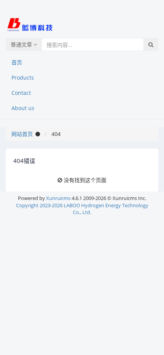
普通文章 (22, 44)
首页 (16, 62)
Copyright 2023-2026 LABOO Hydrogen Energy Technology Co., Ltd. (82, 209)
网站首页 (22, 134)
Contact (21, 92)
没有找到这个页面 (85, 180)
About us (22, 108)
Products (22, 77)
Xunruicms (58, 198)
